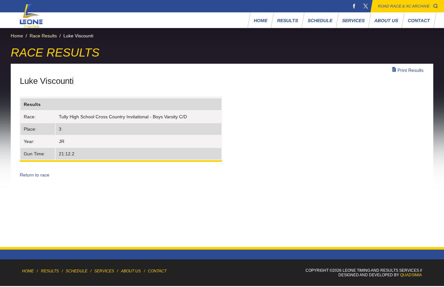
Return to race (34, 174)
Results (287, 20)
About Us (386, 20)
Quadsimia (411, 275)
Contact (418, 20)
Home (260, 20)
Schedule (320, 20)
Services (353, 20)
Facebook (354, 6)
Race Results (43, 35)
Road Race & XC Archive (404, 6)
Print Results (411, 70)
